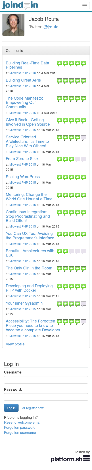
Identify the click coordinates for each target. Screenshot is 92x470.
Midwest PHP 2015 (22, 129)
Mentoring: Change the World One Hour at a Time (29, 196)
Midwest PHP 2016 (22, 73)
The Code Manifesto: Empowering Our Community (24, 102)
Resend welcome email (22, 422)
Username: (13, 372)
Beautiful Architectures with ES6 (30, 253)
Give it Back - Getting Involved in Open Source (28, 122)
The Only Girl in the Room (29, 268)
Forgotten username (20, 432)
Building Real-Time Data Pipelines (27, 65)
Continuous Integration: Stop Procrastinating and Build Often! (28, 216)
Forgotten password (20, 427)
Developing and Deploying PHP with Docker (29, 288)
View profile (15, 344)
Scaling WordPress (23, 176)
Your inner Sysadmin (24, 303)
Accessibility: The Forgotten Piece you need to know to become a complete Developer (33, 325)
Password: (13, 389)
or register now (33, 408)
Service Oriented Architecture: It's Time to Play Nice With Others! (27, 141)
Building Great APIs (23, 80)
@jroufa (51, 26)
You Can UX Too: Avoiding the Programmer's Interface (30, 235)
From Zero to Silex (22, 158)
